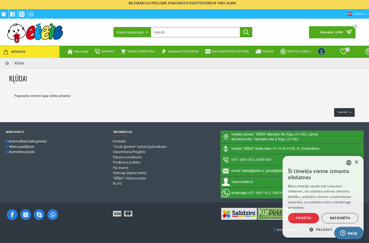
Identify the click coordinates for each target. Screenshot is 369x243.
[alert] (323, 197)
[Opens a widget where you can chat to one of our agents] (349, 233)
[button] (323, 229)
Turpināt (342, 112)
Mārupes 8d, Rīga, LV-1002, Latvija (292, 134)
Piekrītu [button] (303, 218)
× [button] (356, 162)
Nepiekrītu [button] (340, 218)
